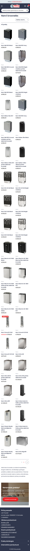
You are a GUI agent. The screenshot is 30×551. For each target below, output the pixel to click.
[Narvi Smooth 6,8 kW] (22, 321)
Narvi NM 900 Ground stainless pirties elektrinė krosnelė (7, 139)
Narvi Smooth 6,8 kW (22, 332)
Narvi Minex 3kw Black (22, 137)
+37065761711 (17, 2)
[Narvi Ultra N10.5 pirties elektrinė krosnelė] (7, 365)
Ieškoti (27, 10)
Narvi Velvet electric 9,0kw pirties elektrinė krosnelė (22, 428)
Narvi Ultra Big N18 (21, 451)
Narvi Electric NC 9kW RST (22, 310)
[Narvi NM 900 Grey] (22, 105)
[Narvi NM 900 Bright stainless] (22, 81)
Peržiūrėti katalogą (2, 6)
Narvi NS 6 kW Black (7, 211)
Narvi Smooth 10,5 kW (7, 354)
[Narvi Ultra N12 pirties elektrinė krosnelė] (22, 365)
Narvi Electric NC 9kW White (7, 310)
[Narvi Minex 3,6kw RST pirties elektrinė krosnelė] (7, 152)
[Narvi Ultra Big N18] (22, 441)
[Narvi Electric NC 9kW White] (7, 298)
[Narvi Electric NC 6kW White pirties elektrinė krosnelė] (7, 273)
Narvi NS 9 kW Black (7, 235)
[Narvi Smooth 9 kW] (7, 321)
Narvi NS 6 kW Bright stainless (22, 212)
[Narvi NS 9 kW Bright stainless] (22, 224)
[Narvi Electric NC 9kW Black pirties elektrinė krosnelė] (22, 247)
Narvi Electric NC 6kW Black (7, 259)
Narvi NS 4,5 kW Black (7, 188)
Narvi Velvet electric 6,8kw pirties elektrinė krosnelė (22, 403)
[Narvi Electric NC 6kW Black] (7, 247)
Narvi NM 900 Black (7, 92)
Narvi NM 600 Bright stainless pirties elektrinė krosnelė (21, 69)
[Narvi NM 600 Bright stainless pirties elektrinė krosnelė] (22, 56)
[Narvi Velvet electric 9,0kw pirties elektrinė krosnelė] (22, 415)
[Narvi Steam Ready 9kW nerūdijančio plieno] (7, 441)
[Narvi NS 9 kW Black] (7, 224)
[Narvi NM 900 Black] (7, 81)
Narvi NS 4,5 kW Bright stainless (22, 189)
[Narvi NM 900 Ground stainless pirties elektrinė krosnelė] (7, 126)
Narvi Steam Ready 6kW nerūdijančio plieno (7, 428)
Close (15, 541)
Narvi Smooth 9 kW (6, 332)
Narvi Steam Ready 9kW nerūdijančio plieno (7, 453)
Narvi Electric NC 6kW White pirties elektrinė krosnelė (7, 285)
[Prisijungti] (25, 6)
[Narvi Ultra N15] (7, 390)
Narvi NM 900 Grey (21, 116)
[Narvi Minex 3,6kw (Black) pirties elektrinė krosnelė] (22, 152)
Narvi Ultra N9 (20, 354)
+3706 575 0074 (5, 525)
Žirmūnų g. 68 (5, 522)
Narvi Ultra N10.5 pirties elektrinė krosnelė (6, 377)
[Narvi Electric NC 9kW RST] (22, 298)
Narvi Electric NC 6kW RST (22, 284)
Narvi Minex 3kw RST (7, 116)
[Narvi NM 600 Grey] (22, 34)
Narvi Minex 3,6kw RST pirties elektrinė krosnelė (7, 164)
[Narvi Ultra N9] (22, 343)
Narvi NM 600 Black (7, 45)
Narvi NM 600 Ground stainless (7, 68)
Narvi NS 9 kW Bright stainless (22, 236)
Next (27, 462)
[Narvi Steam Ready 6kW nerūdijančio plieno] (7, 415)
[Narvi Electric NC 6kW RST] (22, 273)
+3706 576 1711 (5, 535)
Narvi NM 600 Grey (21, 45)
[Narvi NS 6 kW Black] (7, 200)
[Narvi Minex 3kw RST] (7, 105)
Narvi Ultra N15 (5, 401)
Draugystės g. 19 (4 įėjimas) (9, 532)
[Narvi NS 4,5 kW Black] (7, 177)
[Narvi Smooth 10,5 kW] (7, 343)
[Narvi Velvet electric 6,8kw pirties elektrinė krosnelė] (22, 390)
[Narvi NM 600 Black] (7, 34)
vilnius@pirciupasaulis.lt (7, 527)
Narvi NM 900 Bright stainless (21, 93)
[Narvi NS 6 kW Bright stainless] (22, 200)
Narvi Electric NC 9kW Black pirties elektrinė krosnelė (22, 260)
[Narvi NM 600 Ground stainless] (7, 56)
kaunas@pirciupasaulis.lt (8, 537)
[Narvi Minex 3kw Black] (22, 126)
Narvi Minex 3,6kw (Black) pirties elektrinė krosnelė (21, 164)
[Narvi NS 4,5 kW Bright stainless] (22, 177)
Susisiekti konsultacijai (10, 499)
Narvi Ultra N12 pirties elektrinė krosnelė (22, 376)
